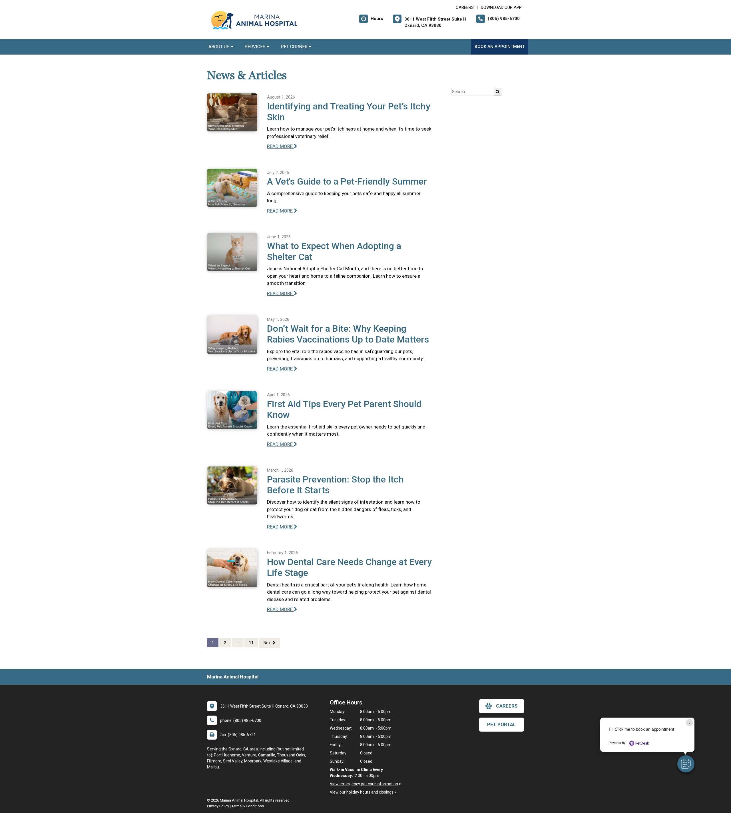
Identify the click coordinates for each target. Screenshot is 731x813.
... (237, 642)
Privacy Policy (218, 806)
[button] (685, 763)
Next (268, 642)
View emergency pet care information (364, 784)
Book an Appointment (500, 46)
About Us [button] (219, 46)
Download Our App (501, 7)
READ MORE (280, 146)
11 (251, 642)
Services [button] (256, 46)
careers (507, 706)
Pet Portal (501, 724)
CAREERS (465, 7)
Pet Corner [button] (295, 46)
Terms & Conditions (248, 806)
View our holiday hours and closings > (363, 792)
